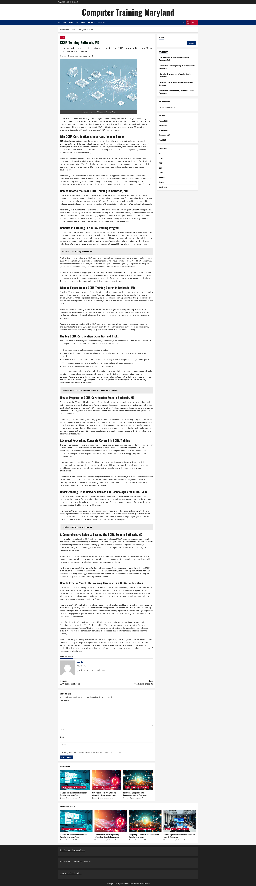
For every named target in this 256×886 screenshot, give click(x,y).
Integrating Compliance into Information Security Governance (135, 793)
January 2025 (163, 121)
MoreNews (135, 884)
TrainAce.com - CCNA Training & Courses (75, 861)
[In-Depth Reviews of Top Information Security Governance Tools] (75, 780)
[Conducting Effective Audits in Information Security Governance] (180, 821)
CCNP (71, 22)
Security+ (101, 22)
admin (64, 56)
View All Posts (99, 670)
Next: (143, 682)
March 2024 (163, 125)
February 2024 (163, 130)
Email (62, 737)
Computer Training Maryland (128, 12)
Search (161, 37)
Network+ (91, 22)
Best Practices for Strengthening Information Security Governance (104, 793)
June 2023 (162, 140)
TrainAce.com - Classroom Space (72, 850)
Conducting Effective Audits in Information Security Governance (179, 835)
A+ (59, 22)
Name (63, 729)
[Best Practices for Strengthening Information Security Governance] (106, 780)
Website (63, 745)
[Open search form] (183, 22)
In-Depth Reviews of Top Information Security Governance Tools (73, 793)
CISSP (83, 22)
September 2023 (164, 135)
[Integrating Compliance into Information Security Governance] (138, 780)
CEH (77, 22)
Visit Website (84, 670)
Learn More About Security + (71, 873)
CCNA (64, 22)
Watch (194, 22)
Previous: (70, 682)
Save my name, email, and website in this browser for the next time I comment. (91, 752)
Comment (64, 701)
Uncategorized (163, 187)
